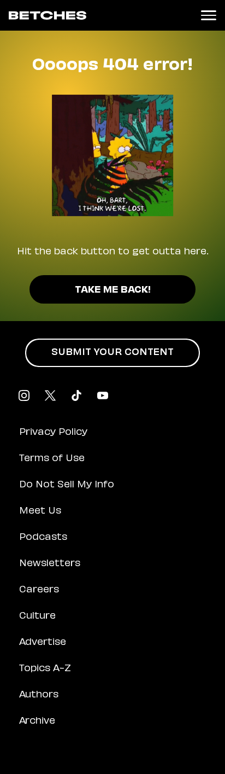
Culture (37, 616)
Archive (37, 721)
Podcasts (43, 537)
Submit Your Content (112, 352)
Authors (38, 695)
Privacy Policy (53, 432)
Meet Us (40, 511)
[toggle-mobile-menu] (208, 15)
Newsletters (49, 564)
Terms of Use (52, 459)
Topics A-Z (45, 669)
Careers (39, 590)
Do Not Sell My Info (66, 485)
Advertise (42, 642)
